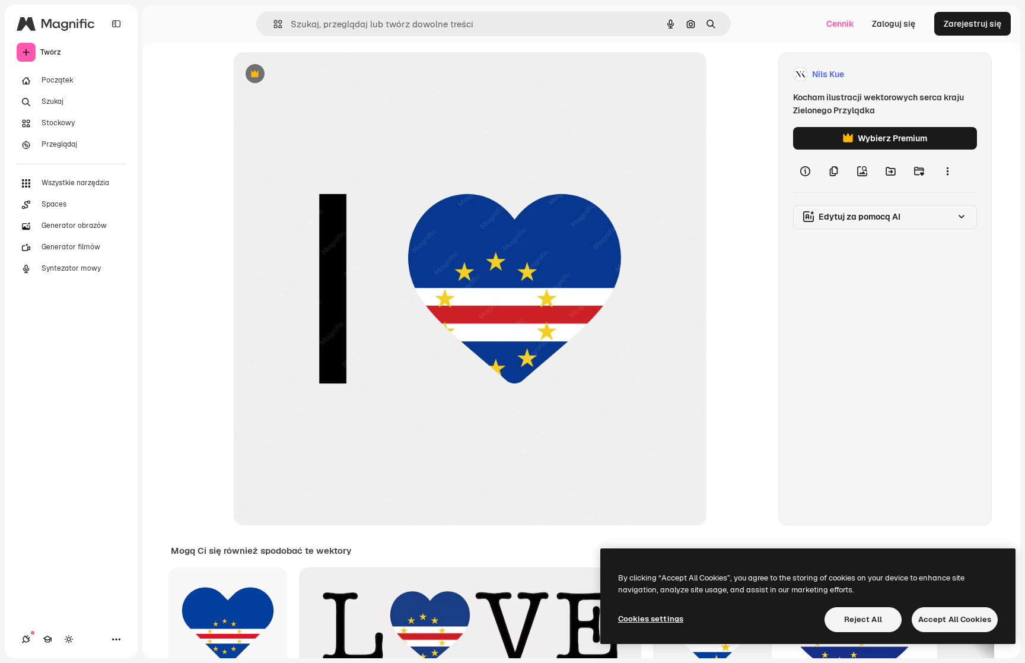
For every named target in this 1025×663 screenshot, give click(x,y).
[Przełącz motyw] (68, 639)
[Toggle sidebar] (116, 23)
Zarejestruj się (972, 23)
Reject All (863, 619)
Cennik (840, 23)
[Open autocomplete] (273, 24)
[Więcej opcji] (947, 171)
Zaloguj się (893, 23)
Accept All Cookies (954, 619)
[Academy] (47, 639)
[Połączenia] (26, 639)
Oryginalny (315, 74)
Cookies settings (650, 619)
